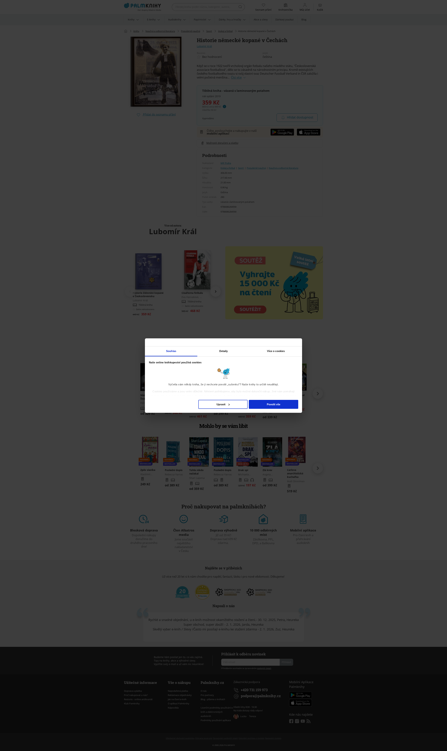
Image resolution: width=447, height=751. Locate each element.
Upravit (221, 404)
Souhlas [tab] (171, 351)
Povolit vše (273, 404)
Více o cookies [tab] (276, 351)
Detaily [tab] (223, 351)
